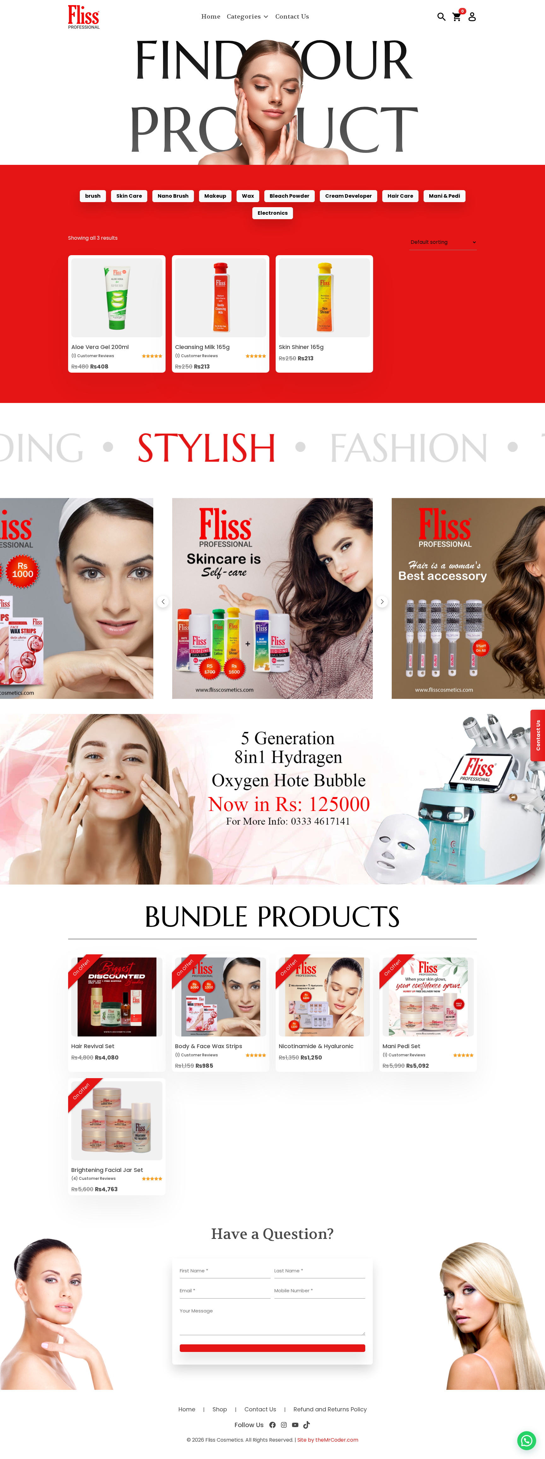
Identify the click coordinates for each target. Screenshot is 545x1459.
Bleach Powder (289, 196)
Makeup (215, 196)
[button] (456, 16)
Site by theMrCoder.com (327, 1440)
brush (93, 196)
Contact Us (292, 17)
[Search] (441, 17)
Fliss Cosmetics (224, 1440)
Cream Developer (348, 196)
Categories (244, 17)
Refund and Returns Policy (330, 1409)
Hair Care (400, 196)
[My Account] (472, 16)
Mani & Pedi (444, 196)
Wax (248, 196)
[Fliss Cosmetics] (84, 17)
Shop (220, 1409)
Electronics (273, 213)
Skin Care (129, 196)
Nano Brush (173, 196)
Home (210, 17)
